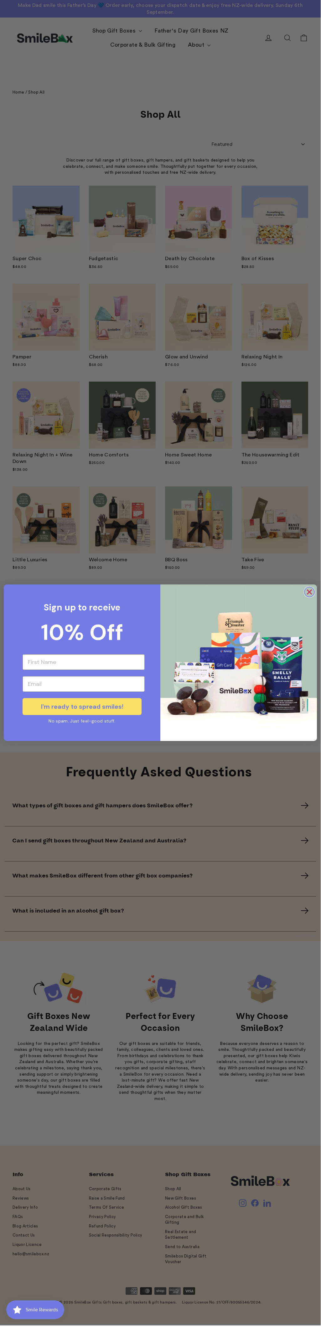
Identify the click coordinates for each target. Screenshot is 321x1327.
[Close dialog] (309, 592)
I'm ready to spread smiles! (82, 706)
